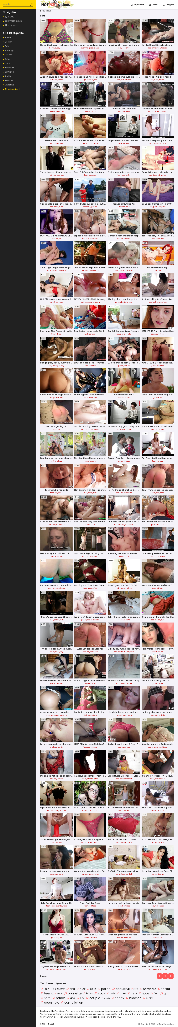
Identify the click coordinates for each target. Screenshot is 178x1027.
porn (91, 334)
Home (11, 16)
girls (87, 556)
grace (56, 620)
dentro (60, 747)
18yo (153, 80)
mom (161, 683)
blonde (124, 715)
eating (83, 302)
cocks (164, 969)
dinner (96, 48)
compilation (73, 1002)
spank (127, 397)
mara (95, 143)
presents (95, 270)
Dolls (7, 46)
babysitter (128, 302)
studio (88, 270)
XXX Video (13, 25)
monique (54, 715)
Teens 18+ (9, 67)
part (155, 207)
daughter (157, 143)
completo (156, 111)
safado (164, 111)
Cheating (9, 84)
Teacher (9, 80)
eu (129, 365)
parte (128, 620)
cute (157, 556)
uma (94, 937)
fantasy (90, 80)
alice (164, 143)
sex (157, 397)
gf (152, 365)
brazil (62, 524)
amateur (163, 302)
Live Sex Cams (15, 21)
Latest (155, 4)
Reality (8, 76)
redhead (119, 493)
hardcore (149, 989)
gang (55, 874)
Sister (7, 59)
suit (162, 620)
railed (161, 80)
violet (129, 779)
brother (156, 302)
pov (162, 524)
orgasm (96, 302)
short (94, 111)
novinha (121, 651)
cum (130, 715)
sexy (120, 48)
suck (129, 429)
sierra (122, 334)
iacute (129, 683)
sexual (52, 969)
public (154, 524)
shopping (55, 810)
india (89, 937)
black (53, 556)
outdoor (61, 588)
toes (94, 906)
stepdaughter (56, 906)
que (87, 238)
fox (94, 524)
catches (123, 779)
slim (95, 493)
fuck (86, 334)
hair (128, 969)
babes (60, 998)
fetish (94, 969)
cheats (162, 906)
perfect (94, 588)
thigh (94, 397)
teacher (157, 715)
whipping (94, 556)
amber (163, 175)
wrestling (62, 270)
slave (89, 397)
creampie (85, 429)
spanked (56, 175)
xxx (94, 334)
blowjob (135, 998)
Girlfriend (9, 72)
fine (127, 143)
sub (62, 175)
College (8, 54)
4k (60, 238)
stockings (122, 524)
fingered (156, 175)
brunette (56, 111)
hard (158, 429)
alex (60, 334)
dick (120, 143)
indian (54, 588)
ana (123, 620)
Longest (170, 4)
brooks (96, 429)
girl (84, 80)
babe (56, 207)
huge (52, 397)
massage (95, 620)
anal (122, 270)
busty (157, 842)
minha (96, 842)
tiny (162, 238)
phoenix (130, 524)
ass (123, 175)
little (163, 715)
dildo (60, 493)
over (61, 207)
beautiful (87, 207)
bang (61, 874)
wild (117, 842)
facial (84, 810)
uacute (63, 810)
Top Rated (139, 4)
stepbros (124, 874)
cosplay (126, 238)
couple (94, 998)
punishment (61, 969)
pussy (57, 48)
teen (118, 80)
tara (130, 588)
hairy (90, 493)
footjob (164, 48)
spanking (54, 270)
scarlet (128, 334)
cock (158, 238)
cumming (85, 48)
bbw (127, 207)
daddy (119, 998)
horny (51, 48)
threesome (156, 969)
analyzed (129, 270)
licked (60, 80)
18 (61, 556)
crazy (149, 998)
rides (117, 302)
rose (162, 842)
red (62, 48)
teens (117, 270)
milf (127, 48)
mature (155, 747)
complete (161, 207)
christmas (156, 48)
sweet (52, 302)
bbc (53, 238)
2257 (42, 1024)
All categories (11, 89)
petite (153, 334)
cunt (55, 80)
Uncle (7, 63)
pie (61, 143)
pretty (128, 175)
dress (127, 111)
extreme (127, 80)
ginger (84, 874)
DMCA (51, 1024)
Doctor (8, 41)
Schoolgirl (9, 50)
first (52, 334)
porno (120, 365)
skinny (162, 556)
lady (58, 302)
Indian (8, 37)
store (94, 175)
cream (57, 143)
